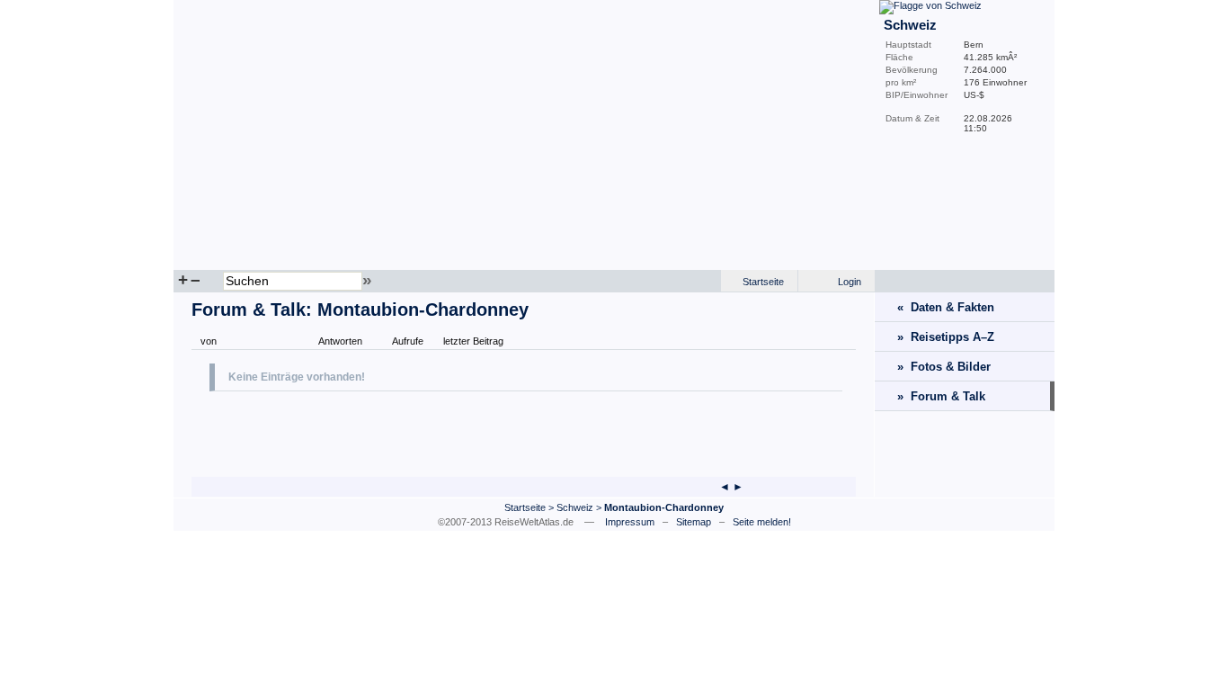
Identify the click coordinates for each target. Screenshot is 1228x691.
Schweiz (574, 507)
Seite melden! (762, 521)
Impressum (629, 521)
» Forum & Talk (941, 396)
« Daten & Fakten (945, 307)
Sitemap (693, 521)
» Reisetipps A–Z (945, 337)
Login (849, 281)
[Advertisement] (419, 432)
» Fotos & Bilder (944, 366)
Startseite (763, 281)
